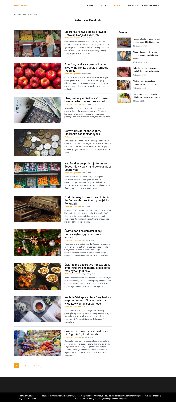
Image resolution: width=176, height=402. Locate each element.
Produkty (117, 5)
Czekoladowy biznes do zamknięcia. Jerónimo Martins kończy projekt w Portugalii (87, 200)
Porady (104, 5)
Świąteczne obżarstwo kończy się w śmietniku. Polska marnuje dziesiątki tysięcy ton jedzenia (87, 268)
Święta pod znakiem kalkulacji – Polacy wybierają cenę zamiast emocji (84, 234)
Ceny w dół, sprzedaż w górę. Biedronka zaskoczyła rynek (82, 132)
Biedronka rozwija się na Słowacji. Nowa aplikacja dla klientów (85, 33)
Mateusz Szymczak (72, 38)
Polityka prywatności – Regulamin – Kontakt (27, 397)
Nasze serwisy (149, 5)
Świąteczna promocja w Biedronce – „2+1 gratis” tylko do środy (87, 333)
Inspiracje (132, 5)
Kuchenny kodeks (20, 14)
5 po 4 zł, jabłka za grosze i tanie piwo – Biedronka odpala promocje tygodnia (86, 67)
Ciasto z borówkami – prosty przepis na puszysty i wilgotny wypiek (145, 55)
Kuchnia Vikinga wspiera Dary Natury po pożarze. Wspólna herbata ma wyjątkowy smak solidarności (87, 300)
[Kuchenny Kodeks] (22, 5)
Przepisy (92, 5)
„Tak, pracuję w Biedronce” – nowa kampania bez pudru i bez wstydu (86, 100)
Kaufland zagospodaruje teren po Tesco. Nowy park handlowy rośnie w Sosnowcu (87, 166)
